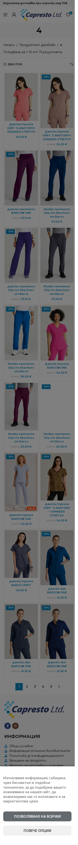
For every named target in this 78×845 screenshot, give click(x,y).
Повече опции (37, 830)
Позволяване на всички (37, 816)
